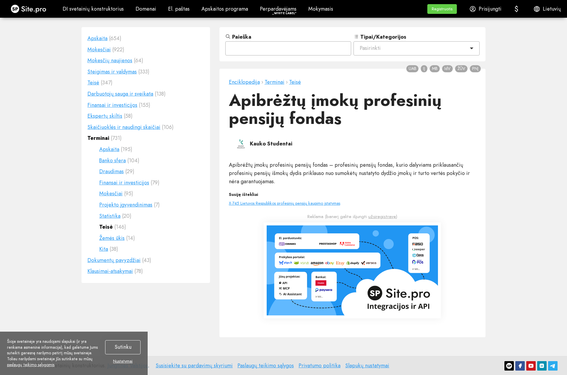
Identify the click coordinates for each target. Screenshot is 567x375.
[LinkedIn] (542, 366)
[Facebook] (520, 366)
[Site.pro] (509, 366)
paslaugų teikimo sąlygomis (30, 365)
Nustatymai (123, 361)
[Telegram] (553, 366)
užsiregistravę (382, 216)
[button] (442, 9)
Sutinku (123, 347)
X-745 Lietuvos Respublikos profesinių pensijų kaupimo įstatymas (284, 203)
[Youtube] (531, 366)
